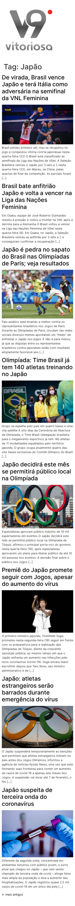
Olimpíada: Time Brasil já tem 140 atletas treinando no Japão (37, 367)
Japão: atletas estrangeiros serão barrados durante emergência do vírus (30, 689)
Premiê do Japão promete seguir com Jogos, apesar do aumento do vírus (37, 576)
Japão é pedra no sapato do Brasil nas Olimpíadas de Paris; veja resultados (36, 256)
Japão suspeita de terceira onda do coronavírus (27, 796)
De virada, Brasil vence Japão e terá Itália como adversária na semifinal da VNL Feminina (35, 88)
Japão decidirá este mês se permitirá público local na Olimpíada (36, 471)
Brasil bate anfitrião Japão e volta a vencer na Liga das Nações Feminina (37, 196)
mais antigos (12, 894)
